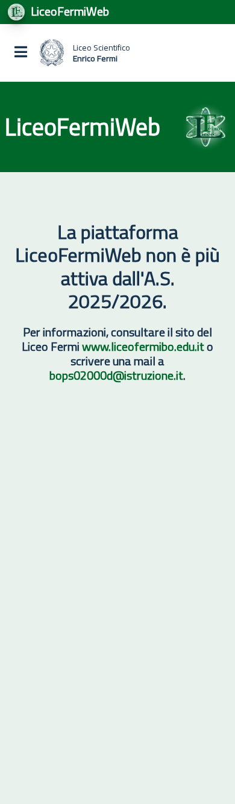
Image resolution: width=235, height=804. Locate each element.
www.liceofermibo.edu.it (143, 346)
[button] (21, 53)
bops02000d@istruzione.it (116, 375)
